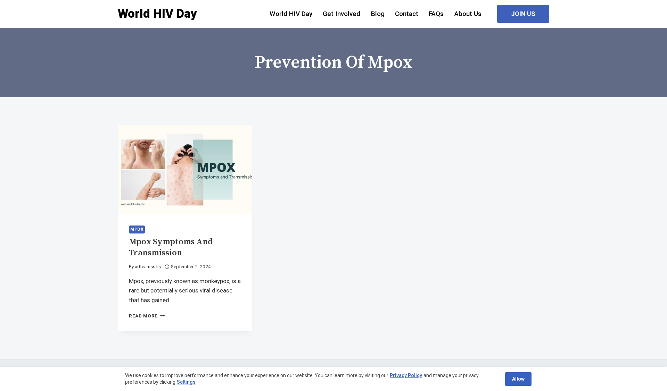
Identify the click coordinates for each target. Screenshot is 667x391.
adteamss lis (148, 266)
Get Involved (341, 14)
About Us (467, 14)
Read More (147, 315)
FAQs (436, 14)
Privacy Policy (406, 375)
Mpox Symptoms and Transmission (171, 247)
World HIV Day (291, 14)
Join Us (523, 13)
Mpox (136, 229)
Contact (406, 14)
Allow (518, 379)
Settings (186, 382)
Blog (378, 14)
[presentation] (185, 169)
